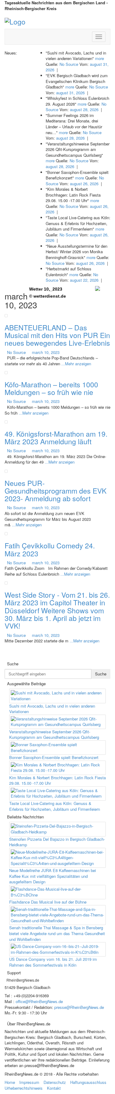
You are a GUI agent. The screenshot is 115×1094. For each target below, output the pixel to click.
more (99, 58)
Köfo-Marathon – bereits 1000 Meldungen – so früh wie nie (51, 388)
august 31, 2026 (70, 93)
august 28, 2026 (84, 109)
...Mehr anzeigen (76, 364)
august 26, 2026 (84, 183)
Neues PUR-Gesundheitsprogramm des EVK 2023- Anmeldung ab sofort (55, 491)
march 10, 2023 (45, 352)
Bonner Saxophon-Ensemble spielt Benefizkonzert (53, 757)
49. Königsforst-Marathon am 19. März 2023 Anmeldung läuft (56, 437)
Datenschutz (55, 1082)
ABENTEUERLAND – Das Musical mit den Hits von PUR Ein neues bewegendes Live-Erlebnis (57, 335)
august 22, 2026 (84, 280)
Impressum (29, 1082)
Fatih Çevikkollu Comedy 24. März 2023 (50, 549)
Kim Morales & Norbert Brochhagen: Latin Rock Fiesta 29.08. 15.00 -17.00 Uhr (57, 780)
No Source (68, 64)
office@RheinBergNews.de (39, 1001)
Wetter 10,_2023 (45, 289)
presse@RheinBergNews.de (79, 1007)
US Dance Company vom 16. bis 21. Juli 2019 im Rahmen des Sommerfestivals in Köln (53, 962)
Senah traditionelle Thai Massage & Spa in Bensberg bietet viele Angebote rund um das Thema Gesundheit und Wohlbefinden (57, 933)
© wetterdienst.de (47, 296)
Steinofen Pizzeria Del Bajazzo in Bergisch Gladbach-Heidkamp (57, 842)
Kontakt (54, 1088)
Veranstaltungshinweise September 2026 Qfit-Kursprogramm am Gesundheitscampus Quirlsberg (54, 734)
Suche (100, 674)
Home (10, 1082)
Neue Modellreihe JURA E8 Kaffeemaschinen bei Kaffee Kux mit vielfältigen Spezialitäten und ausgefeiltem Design (52, 876)
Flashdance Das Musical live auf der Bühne (47, 902)
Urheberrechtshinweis (24, 1088)
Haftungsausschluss (88, 1082)
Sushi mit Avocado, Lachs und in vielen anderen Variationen (52, 709)
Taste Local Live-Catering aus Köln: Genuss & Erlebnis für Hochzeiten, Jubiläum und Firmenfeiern (54, 806)
